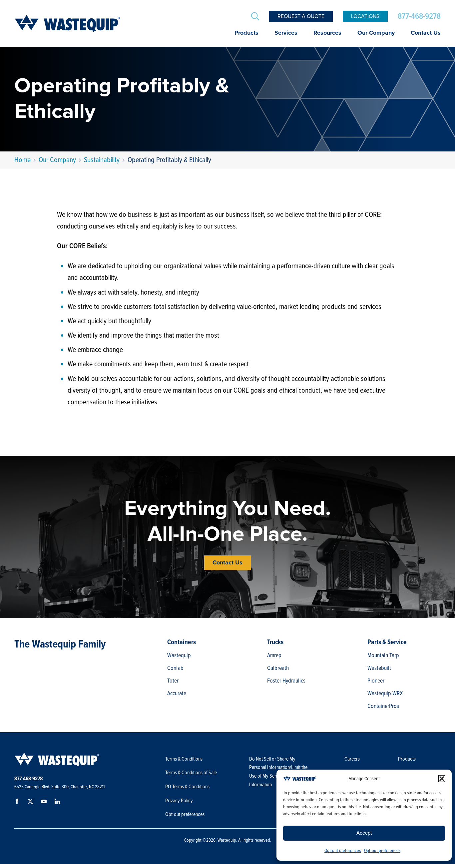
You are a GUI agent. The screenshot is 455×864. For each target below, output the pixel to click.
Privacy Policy (179, 800)
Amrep (274, 655)
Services (285, 33)
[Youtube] (45, 803)
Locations (365, 16)
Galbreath (278, 668)
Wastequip (179, 655)
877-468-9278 (419, 16)
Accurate (176, 693)
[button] (441, 778)
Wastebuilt (379, 668)
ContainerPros (383, 706)
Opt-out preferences (342, 850)
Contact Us (426, 33)
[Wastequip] (67, 23)
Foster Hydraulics (286, 681)
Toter (173, 681)
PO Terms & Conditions (188, 786)
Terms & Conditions (184, 759)
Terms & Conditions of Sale (191, 772)
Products (246, 33)
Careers (352, 759)
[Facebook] (18, 803)
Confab (175, 668)
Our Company (376, 33)
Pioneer (375, 681)
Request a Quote (300, 16)
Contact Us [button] (227, 563)
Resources (327, 33)
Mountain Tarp (383, 655)
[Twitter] (32, 803)
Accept (364, 833)
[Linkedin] (58, 803)
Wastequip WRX (385, 693)
